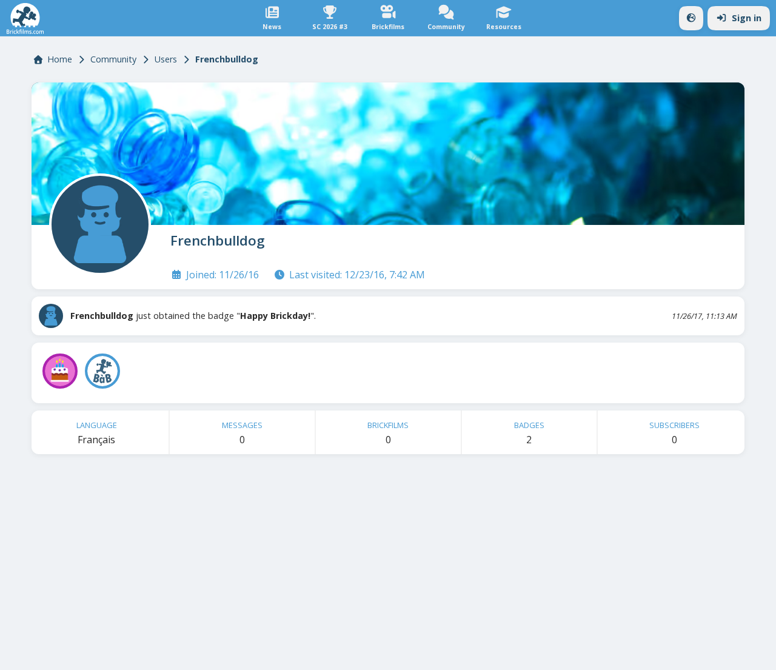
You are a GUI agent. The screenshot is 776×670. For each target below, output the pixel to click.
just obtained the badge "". (193, 315)
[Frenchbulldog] (97, 221)
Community (113, 59)
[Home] (25, 18)
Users (166, 59)
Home (59, 59)
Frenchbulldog (217, 240)
